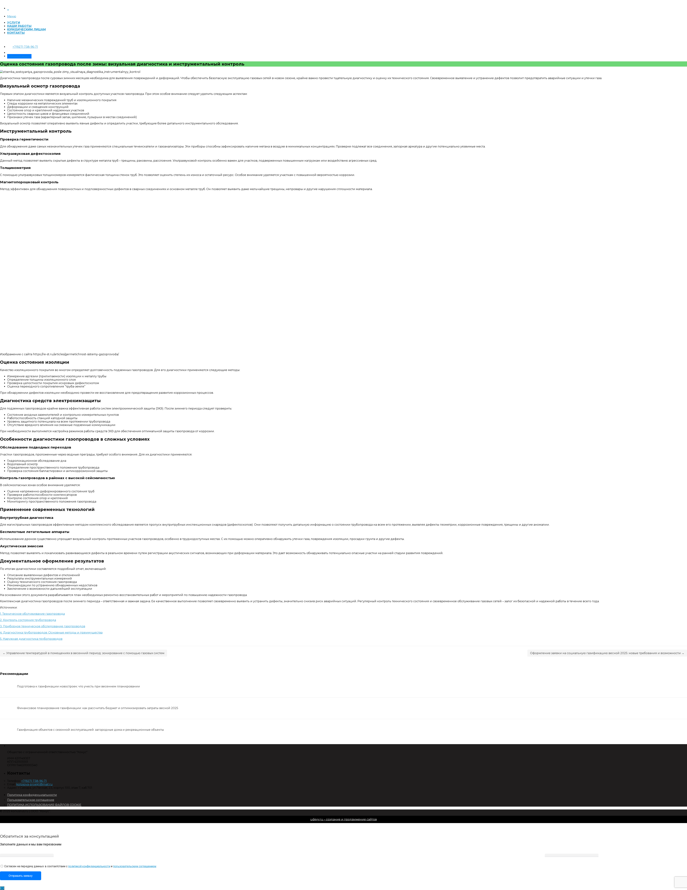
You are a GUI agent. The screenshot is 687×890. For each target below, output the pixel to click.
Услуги (13, 22)
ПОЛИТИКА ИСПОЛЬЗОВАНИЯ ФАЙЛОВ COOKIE (44, 805)
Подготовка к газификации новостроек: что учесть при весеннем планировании (78, 686)
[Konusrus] (8, 7)
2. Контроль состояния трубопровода (28, 620)
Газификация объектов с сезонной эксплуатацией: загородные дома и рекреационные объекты (90, 729)
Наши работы (19, 26)
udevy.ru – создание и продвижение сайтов (343, 819)
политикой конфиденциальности (89, 866)
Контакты (16, 33)
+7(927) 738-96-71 (25, 46)
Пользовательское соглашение (30, 800)
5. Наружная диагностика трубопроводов (31, 639)
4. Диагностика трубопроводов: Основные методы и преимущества (51, 632)
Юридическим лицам (26, 29)
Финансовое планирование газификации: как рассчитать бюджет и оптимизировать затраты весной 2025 (97, 708)
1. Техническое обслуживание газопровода (32, 613)
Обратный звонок (19, 56)
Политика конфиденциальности (32, 795)
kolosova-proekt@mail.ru (34, 784)
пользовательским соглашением (134, 866)
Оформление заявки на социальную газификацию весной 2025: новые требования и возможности (607, 653)
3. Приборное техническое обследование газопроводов (42, 626)
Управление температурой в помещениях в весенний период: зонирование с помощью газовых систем (83, 653)
